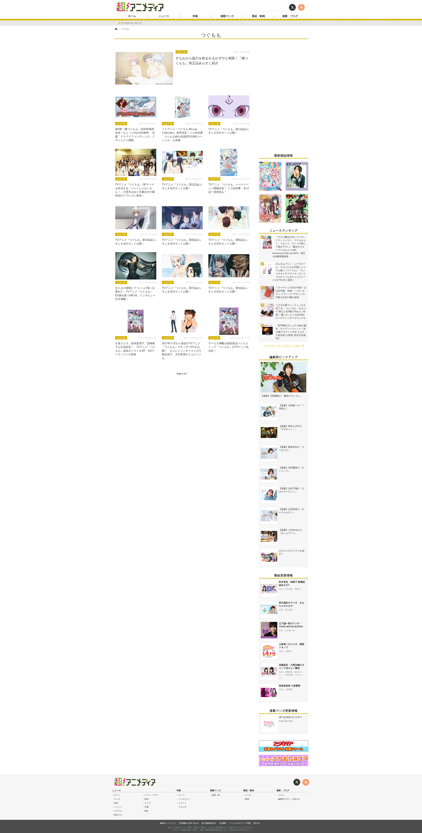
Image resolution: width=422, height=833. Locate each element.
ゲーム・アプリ (151, 795)
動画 (247, 799)
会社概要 (222, 823)
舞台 (147, 811)
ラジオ (248, 795)
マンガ (117, 799)
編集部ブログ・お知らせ (289, 799)
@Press (257, 823)
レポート (182, 803)
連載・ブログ (290, 16)
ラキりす (182, 807)
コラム (281, 795)
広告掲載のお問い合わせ (189, 823)
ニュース (164, 16)
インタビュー (184, 799)
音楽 (116, 803)
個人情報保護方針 (209, 823)
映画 (147, 799)
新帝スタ (118, 815)
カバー (181, 795)
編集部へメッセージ (168, 823)
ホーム (132, 16)
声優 (147, 807)
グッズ (148, 803)
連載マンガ (227, 16)
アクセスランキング (131, 23)
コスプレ (118, 811)
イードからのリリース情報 (240, 823)
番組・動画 (258, 16)
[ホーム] (116, 29)
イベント (118, 807)
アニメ (117, 795)
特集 (195, 16)
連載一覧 (216, 795)
